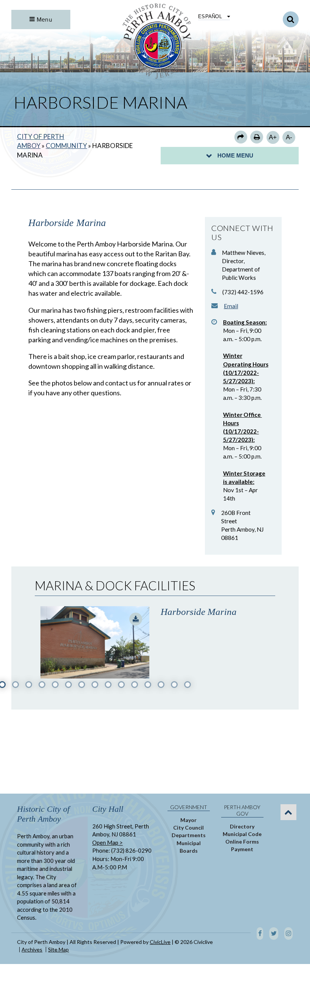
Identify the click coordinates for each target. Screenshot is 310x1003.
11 (134, 684)
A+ (273, 137)
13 (161, 684)
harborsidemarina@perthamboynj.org (231, 306)
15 (187, 684)
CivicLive (160, 942)
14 (174, 684)
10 (121, 684)
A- (289, 137)
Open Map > (107, 842)
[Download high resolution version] (135, 619)
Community (66, 146)
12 (147, 684)
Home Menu (235, 155)
